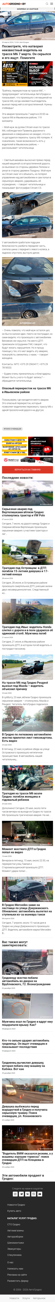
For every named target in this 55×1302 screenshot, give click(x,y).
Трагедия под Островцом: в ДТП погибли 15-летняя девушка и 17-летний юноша (25, 571)
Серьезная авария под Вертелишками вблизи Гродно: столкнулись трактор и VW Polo (23, 512)
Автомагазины (15, 1230)
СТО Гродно (13, 1224)
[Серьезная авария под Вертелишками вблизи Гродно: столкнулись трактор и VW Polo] (27, 493)
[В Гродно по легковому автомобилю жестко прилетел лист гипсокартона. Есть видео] (27, 718)
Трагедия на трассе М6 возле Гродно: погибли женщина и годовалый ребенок (22, 796)
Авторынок (39, 1298)
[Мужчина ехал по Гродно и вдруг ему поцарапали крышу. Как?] (27, 1005)
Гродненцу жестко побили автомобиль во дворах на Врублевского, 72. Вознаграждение (26, 981)
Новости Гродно (16, 1204)
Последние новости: (17, 478)
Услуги (26, 1298)
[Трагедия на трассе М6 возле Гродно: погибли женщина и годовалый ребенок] (27, 777)
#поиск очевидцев (12, 429)
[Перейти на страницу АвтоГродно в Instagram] (15, 1194)
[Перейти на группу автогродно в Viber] (33, 1194)
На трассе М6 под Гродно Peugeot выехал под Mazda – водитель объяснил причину (25, 686)
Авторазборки (15, 1236)
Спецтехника (14, 1255)
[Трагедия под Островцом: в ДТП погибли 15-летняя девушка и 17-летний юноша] (27, 552)
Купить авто (14, 1210)
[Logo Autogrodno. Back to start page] (14, 3)
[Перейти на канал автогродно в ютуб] (39, 1194)
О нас (10, 1262)
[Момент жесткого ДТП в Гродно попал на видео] (27, 833)
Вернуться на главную (27, 469)
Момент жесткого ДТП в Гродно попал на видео (24, 850)
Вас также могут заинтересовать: (15, 943)
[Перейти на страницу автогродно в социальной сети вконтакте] (27, 1194)
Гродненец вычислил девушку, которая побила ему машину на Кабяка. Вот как (23, 1066)
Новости (14, 1298)
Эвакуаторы (14, 1248)
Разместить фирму (17, 1280)
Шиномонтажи (15, 1242)
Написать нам (15, 1268)
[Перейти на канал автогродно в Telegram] (21, 1194)
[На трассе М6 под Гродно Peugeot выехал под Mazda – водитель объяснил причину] (27, 666)
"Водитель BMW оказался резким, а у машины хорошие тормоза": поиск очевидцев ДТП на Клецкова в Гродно (27, 1158)
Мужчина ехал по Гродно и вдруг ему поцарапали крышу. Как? (27, 1023)
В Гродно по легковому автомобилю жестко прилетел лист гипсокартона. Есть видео (27, 737)
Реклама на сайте (17, 1274)
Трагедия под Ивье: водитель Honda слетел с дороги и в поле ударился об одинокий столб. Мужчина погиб (27, 630)
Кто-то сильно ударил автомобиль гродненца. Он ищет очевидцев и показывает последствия (25, 1044)
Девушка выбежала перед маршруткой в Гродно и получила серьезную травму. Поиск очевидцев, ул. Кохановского (24, 1111)
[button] (47, 3)
